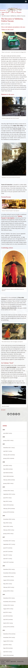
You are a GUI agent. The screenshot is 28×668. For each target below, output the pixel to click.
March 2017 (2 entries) (8, 562)
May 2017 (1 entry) (7, 555)
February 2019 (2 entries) (9, 508)
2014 (4, 630)
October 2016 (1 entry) (8, 576)
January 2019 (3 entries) (8, 512)
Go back (3, 410)
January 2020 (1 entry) (8, 483)
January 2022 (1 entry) (8, 440)
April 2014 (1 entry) (7, 651)
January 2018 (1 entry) (8, 533)
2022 (4, 437)
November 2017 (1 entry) (9, 540)
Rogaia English (9, 14)
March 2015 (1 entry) (8, 623)
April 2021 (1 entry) (7, 451)
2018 (4, 515)
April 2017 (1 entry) (7, 558)
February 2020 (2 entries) (9, 480)
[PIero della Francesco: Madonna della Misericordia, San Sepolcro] (14, 268)
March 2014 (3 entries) (8, 655)
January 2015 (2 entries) (8, 626)
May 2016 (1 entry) (7, 583)
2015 (4, 594)
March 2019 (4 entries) (8, 505)
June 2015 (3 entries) (8, 616)
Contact (2, 661)
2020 (4, 462)
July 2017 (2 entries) (7, 548)
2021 (4, 444)
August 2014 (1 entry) (8, 641)
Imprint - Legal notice (11, 661)
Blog (3, 14)
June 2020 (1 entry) (7, 465)
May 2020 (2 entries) (8, 469)
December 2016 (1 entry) (9, 569)
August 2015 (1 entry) (8, 608)
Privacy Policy (20, 661)
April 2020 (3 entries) (8, 472)
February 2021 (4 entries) (9, 454)
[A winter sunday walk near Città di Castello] (14, 106)
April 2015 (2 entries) (8, 619)
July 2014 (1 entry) (7, 644)
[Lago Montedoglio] (14, 395)
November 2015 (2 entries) (9, 601)
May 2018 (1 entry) (7, 522)
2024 (4, 429)
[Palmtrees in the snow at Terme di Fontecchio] (14, 159)
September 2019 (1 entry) (9, 494)
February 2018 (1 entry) (8, 530)
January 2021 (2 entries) (8, 458)
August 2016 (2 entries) (8, 580)
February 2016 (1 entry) (8, 587)
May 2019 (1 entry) (7, 501)
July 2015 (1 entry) (7, 612)
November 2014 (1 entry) (9, 637)
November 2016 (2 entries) (9, 573)
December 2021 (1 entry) (9, 447)
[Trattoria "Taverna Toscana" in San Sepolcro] (14, 204)
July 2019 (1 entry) (7, 497)
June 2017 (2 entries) (8, 551)
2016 (4, 565)
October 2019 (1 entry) (8, 490)
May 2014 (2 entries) (8, 648)
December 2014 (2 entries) (9, 634)
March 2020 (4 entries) (8, 476)
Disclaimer (3, 663)
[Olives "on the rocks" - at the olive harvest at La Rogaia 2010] (14, 41)
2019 (4, 487)
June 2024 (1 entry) (7, 433)
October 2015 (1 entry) (8, 605)
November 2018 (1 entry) (9, 519)
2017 (4, 537)
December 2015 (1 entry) (9, 598)
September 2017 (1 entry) (9, 544)
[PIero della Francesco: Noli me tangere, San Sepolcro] (14, 331)
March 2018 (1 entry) (8, 526)
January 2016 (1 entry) (8, 591)
